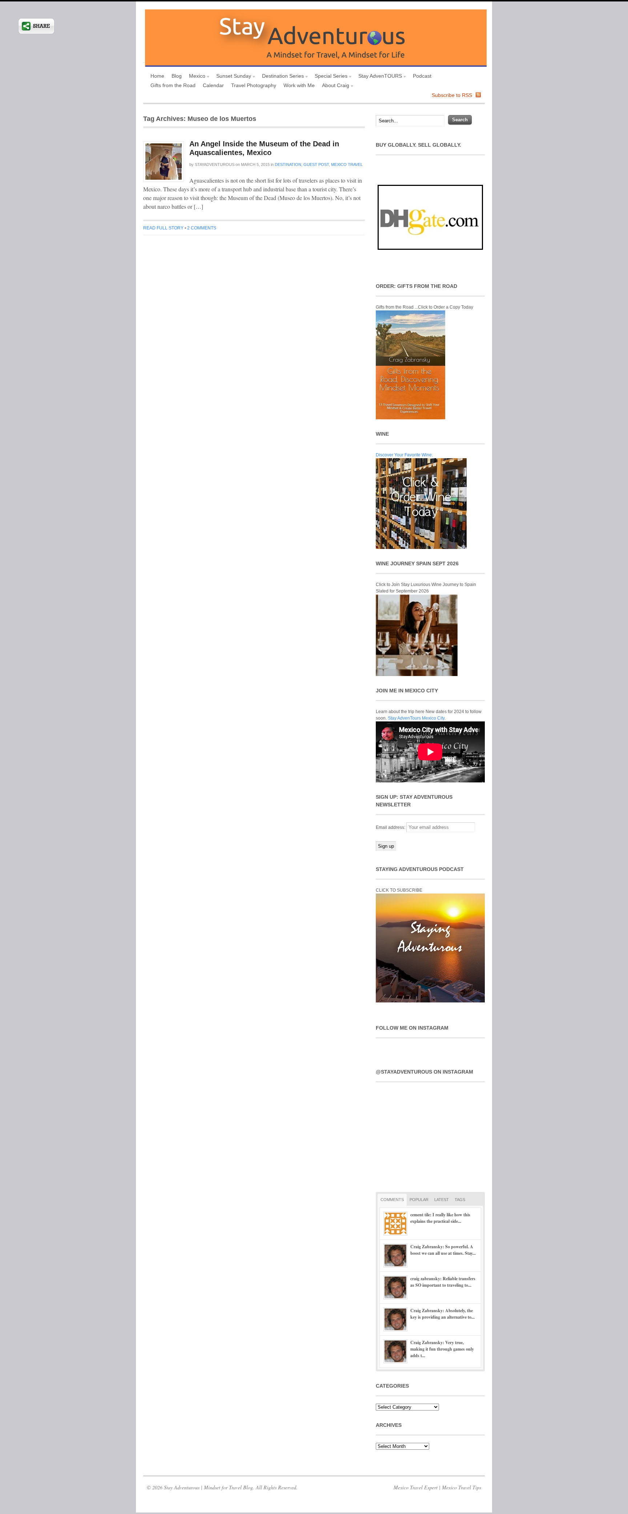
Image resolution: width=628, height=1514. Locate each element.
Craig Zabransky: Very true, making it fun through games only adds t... (442, 1349)
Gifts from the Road (173, 85)
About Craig (333, 86)
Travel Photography (253, 85)
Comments (392, 1199)
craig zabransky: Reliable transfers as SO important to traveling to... (442, 1281)
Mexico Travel (347, 164)
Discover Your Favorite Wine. (404, 454)
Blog (177, 76)
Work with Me (299, 85)
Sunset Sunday (232, 77)
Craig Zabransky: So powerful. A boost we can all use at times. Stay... (443, 1250)
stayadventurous (214, 164)
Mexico (195, 77)
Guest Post (316, 164)
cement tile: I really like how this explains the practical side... (440, 1218)
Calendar (213, 85)
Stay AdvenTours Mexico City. (417, 718)
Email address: (391, 827)
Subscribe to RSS (452, 95)
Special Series (329, 77)
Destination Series (281, 77)
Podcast (422, 76)
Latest (441, 1199)
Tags (460, 1199)
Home (157, 76)
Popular (419, 1199)
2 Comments (201, 228)
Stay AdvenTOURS (378, 77)
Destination (288, 164)
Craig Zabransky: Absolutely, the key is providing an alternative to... (442, 1313)
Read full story (163, 228)
